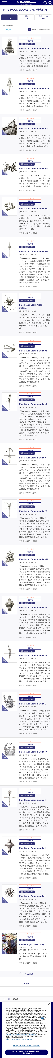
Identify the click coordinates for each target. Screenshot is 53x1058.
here (42, 1018)
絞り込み (9, 30)
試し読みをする (29, 44)
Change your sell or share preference (19, 1039)
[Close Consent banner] (49, 1004)
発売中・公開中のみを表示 (41, 29)
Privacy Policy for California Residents (26, 1046)
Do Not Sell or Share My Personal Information (22, 1034)
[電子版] (9, 54)
